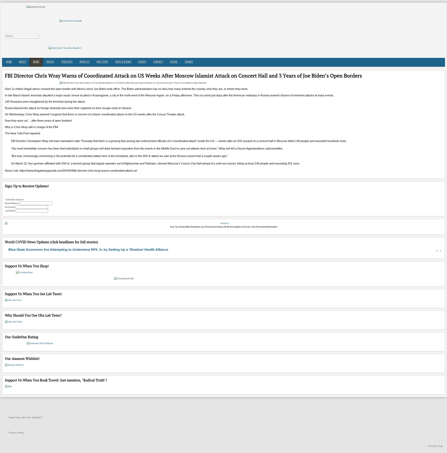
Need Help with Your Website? (25, 417)
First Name (10, 207)
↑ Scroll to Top (435, 446)
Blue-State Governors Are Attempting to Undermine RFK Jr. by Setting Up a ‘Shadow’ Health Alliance (88, 249)
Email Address (12, 203)
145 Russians (13, 101)
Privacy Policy (16, 432)
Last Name (10, 211)
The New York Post (17, 133)
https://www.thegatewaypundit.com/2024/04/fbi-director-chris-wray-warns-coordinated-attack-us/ (78, 170)
